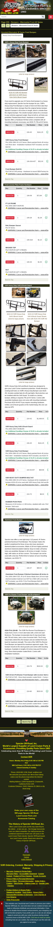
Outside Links (44, 883)
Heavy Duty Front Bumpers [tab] (12, 35)
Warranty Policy (12, 874)
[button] (50, 17)
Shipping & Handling (13, 892)
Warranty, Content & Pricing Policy (19, 871)
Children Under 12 (31, 883)
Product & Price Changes (23, 876)
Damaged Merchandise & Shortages (19, 895)
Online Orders (40, 881)
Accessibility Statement (28, 874)
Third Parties (18, 883)
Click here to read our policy (40, 917)
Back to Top (27, 722)
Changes (10, 886)
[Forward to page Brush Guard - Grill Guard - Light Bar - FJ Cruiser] (8, 25)
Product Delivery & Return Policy (18, 890)
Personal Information (26, 881)
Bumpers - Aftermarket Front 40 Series (25, 25)
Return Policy (38, 892)
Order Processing (12, 900)
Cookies (9, 883)
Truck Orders (27, 892)
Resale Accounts (39, 876)
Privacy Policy (11, 881)
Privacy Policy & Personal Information (20, 879)
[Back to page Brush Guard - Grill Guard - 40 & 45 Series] (3, 25)
